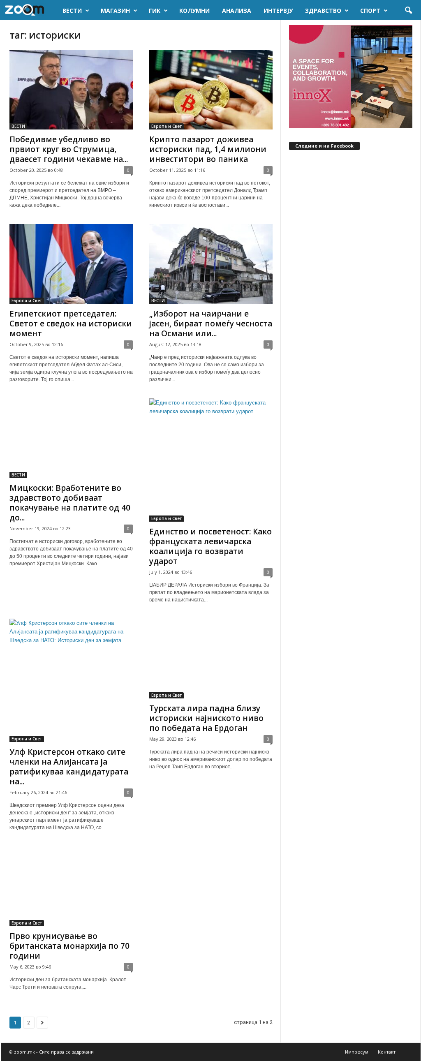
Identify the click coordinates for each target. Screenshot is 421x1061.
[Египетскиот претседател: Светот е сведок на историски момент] (71, 264)
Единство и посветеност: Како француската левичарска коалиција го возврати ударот (210, 546)
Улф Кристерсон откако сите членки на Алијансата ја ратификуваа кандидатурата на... (68, 767)
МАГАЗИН (115, 10)
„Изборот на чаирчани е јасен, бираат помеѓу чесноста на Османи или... (210, 323)
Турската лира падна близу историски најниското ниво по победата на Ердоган (206, 718)
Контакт (387, 1052)
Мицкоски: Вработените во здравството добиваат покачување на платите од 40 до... (69, 503)
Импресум (356, 1052)
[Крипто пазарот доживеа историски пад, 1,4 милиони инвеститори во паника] (211, 89)
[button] (408, 11)
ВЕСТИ (72, 10)
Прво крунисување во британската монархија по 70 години (69, 946)
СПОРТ (370, 10)
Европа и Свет (166, 126)
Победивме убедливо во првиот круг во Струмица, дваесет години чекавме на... (68, 149)
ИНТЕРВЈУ (278, 10)
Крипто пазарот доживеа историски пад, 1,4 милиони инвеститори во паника (207, 149)
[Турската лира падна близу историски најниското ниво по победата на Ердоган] (211, 658)
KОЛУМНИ (194, 10)
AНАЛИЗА (236, 10)
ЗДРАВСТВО (323, 10)
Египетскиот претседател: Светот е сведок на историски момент (70, 323)
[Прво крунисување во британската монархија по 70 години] (71, 886)
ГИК (154, 10)
